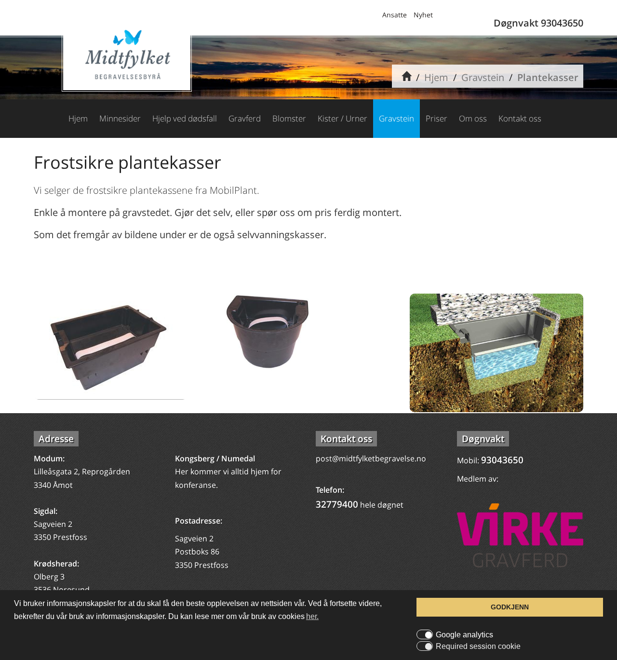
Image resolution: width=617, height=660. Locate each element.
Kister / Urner (342, 118)
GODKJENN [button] (510, 607)
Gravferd (244, 118)
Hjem (436, 77)
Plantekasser (547, 77)
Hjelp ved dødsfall (184, 118)
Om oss (473, 118)
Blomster (289, 118)
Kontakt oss (519, 118)
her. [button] (312, 616)
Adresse (56, 438)
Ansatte (394, 14)
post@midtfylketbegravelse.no (371, 458)
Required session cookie (478, 646)
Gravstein (482, 77)
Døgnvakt (483, 438)
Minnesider (120, 118)
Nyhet (423, 14)
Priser (436, 118)
